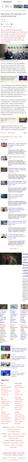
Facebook (5, 452)
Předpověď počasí (20, 427)
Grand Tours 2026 (19, 394)
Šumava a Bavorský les (6, 417)
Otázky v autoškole (19, 421)
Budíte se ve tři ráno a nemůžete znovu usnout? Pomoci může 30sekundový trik (16, 196)
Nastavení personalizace (18, 455)
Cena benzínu (17, 429)
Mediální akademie (6, 453)
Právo (2, 19)
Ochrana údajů (21, 453)
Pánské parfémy (13, 447)
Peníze (15, 136)
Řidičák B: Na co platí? (19, 419)
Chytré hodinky (19, 445)
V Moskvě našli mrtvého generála (16, 157)
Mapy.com (13, 427)
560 (13, 24)
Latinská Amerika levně (6, 421)
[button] (14, 52)
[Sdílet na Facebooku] (24, 132)
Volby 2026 (3, 385)
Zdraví (9, 199)
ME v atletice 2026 (5, 405)
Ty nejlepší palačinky (19, 399)
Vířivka (16, 438)
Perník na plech (18, 409)
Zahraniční (10, 239)
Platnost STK (17, 423)
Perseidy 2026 (10, 429)
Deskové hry (7, 445)
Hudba (9, 186)
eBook (4, 24)
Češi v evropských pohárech (13, 431)
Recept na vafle (18, 407)
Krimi (9, 148)
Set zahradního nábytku (19, 436)
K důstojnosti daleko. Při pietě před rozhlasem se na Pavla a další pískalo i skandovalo (17, 169)
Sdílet (9, 24)
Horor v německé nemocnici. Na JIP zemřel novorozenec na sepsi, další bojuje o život (17, 222)
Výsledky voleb (4, 389)
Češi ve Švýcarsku (5, 419)
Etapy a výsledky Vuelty (20, 387)
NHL (2, 409)
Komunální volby (4, 394)
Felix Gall (17, 392)
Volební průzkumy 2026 (6, 387)
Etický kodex (14, 453)
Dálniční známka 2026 (19, 416)
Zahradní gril (11, 438)
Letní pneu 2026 (18, 414)
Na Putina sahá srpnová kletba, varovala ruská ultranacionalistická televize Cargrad (16, 236)
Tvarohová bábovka (19, 405)
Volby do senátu (4, 392)
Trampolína (23, 433)
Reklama (14, 452)
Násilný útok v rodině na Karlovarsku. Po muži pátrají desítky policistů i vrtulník (17, 145)
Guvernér (21, 136)
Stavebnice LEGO (6, 442)
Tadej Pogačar (18, 390)
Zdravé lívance (18, 403)
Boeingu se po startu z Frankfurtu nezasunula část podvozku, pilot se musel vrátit (13, 316)
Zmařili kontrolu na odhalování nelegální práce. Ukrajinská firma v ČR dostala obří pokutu (16, 209)
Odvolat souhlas (8, 455)
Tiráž (23, 452)
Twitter (10, 452)
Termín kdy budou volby (6, 390)
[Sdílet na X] (26, 132)
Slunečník (5, 436)
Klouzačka (10, 436)
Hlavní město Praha (12, 173)
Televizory (13, 445)
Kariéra (19, 452)
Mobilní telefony (18, 440)
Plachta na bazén (16, 433)
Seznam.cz (20, 1)
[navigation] (2, 2)
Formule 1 (3, 407)
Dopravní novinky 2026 (20, 417)
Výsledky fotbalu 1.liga (6, 401)
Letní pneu (22, 442)
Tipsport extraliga (4, 403)
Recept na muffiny (19, 401)
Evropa (2, 81)
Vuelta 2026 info (18, 385)
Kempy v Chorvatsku (5, 414)
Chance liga (3, 399)
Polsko (11, 136)
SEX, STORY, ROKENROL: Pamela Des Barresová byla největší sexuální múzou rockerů (17, 183)
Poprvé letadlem (4, 416)
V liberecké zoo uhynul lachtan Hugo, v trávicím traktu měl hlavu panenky (3, 316)
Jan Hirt (16, 389)
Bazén (9, 433)
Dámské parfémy (15, 442)
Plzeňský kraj (10, 212)
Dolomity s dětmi (4, 423)
